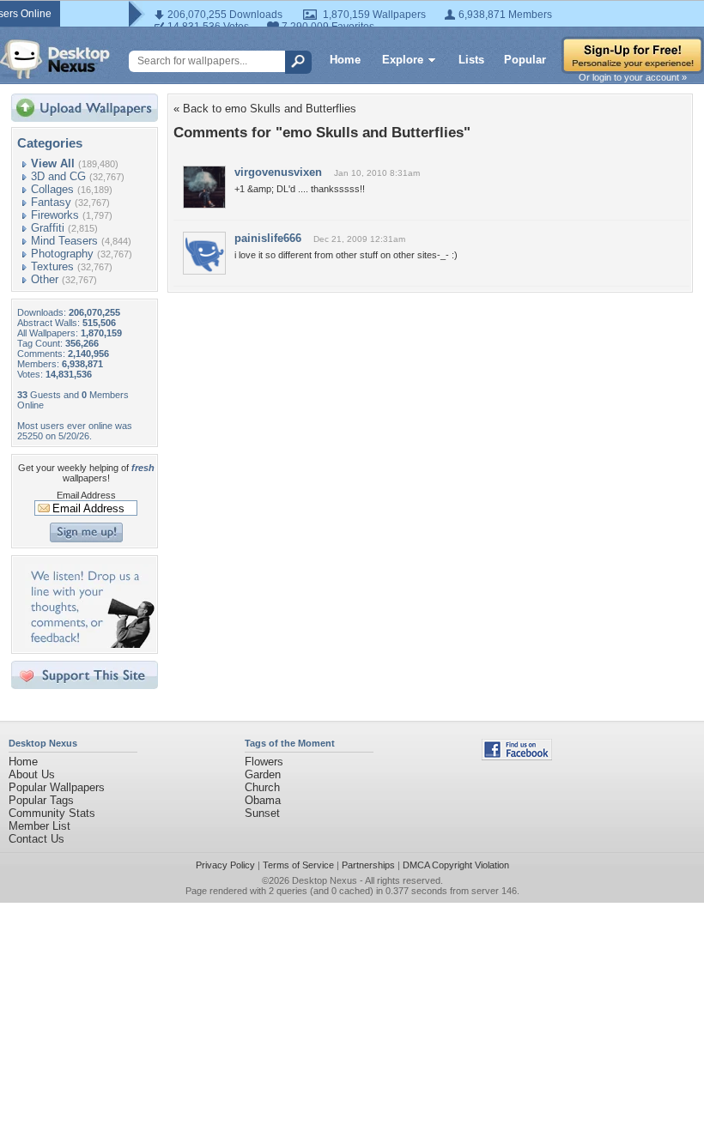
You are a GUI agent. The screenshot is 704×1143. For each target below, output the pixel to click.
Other (44, 279)
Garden (263, 774)
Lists (471, 59)
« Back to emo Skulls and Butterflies (264, 108)
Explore (402, 59)
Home (345, 59)
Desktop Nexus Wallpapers (55, 59)
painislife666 (267, 238)
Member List (39, 825)
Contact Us (36, 838)
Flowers (264, 761)
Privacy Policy (225, 865)
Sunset (262, 813)
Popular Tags (41, 800)
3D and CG (58, 176)
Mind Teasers (64, 240)
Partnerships (368, 865)
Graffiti (47, 227)
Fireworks (55, 215)
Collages (52, 189)
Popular (525, 59)
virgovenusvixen (278, 172)
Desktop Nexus (324, 880)
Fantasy (51, 202)
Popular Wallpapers (57, 787)
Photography (62, 253)
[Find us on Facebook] (517, 756)
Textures (52, 266)
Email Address (86, 495)
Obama (263, 800)
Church (262, 787)
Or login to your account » (633, 77)
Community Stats (52, 813)
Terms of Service (298, 865)
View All (53, 163)
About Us (32, 774)
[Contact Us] (90, 644)
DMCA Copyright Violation (456, 865)
